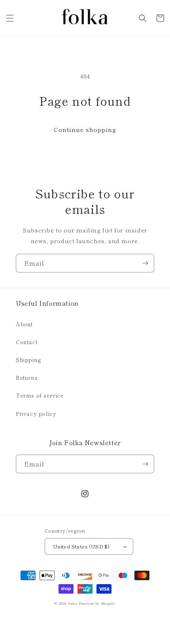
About (24, 324)
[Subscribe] (145, 263)
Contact (27, 342)
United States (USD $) (81, 546)
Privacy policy (36, 413)
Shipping (29, 360)
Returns (27, 377)
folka (73, 603)
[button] (10, 18)
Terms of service (40, 395)
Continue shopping (85, 129)
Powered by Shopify (97, 603)
